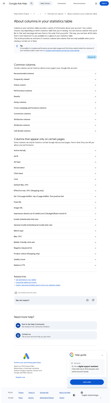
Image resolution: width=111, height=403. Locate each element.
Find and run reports (55, 14)
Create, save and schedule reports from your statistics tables (38, 285)
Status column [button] (20, 85)
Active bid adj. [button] (20, 150)
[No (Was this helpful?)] (93, 300)
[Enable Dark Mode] (74, 395)
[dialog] (87, 369)
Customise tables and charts (26, 282)
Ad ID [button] (16, 156)
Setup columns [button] (20, 102)
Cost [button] (16, 179)
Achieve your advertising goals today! (27, 363)
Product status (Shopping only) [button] (27, 254)
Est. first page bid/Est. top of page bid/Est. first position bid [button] (39, 196)
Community (62, 3)
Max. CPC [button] (18, 236)
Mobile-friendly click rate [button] (24, 242)
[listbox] (91, 395)
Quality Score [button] (19, 259)
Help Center (45, 3)
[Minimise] (102, 354)
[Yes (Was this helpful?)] (87, 300)
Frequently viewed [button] (21, 79)
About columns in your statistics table (82, 14)
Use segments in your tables (26, 280)
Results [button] (17, 96)
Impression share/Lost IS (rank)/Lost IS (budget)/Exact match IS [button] (40, 214)
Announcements (79, 3)
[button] (4, 3)
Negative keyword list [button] (23, 248)
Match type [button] (18, 231)
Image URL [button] (18, 208)
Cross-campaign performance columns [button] (30, 108)
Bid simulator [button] (19, 168)
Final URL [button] (17, 202)
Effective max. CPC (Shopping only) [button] (29, 191)
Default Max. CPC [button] (21, 185)
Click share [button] (18, 173)
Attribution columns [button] (22, 119)
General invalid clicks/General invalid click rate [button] (33, 225)
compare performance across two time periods (62, 51)
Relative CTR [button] (19, 265)
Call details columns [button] (22, 131)
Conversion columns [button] (22, 114)
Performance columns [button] (23, 91)
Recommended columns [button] (24, 74)
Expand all (91, 57)
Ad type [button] (17, 162)
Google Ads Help (18, 3)
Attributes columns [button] (22, 125)
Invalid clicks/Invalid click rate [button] (26, 219)
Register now (20, 377)
